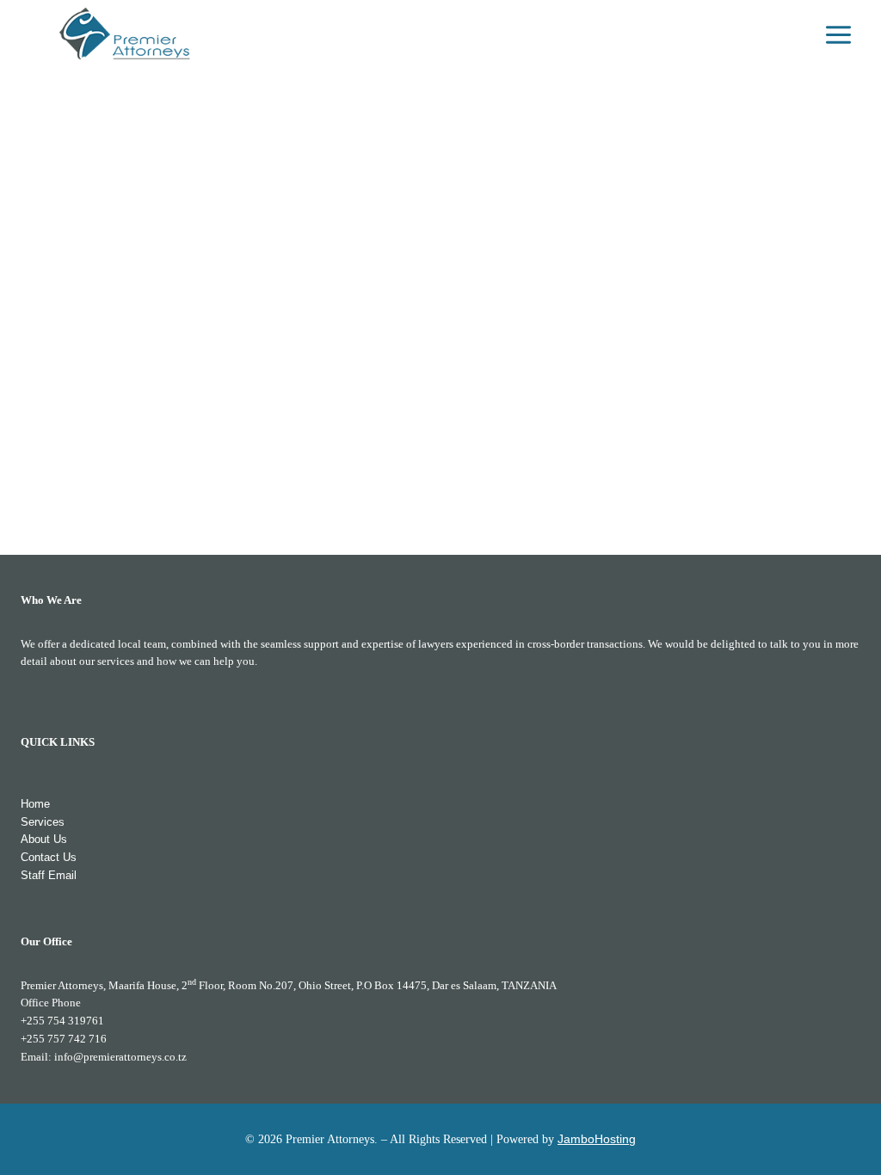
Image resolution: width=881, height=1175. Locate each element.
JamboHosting (597, 1139)
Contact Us (49, 857)
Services (43, 821)
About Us (44, 839)
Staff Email (49, 875)
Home (35, 803)
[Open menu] (838, 34)
